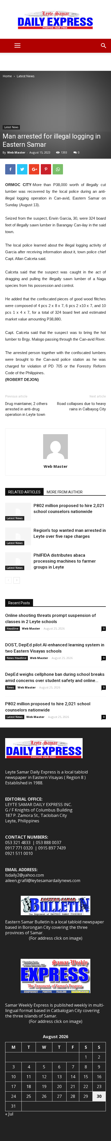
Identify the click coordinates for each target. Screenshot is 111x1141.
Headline (12, 628)
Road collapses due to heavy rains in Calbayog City (81, 406)
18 (28, 1086)
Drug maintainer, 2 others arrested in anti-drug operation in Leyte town (26, 409)
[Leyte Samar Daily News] (55, 19)
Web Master (16, 152)
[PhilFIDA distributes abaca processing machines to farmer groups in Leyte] (18, 561)
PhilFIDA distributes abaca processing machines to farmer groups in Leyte (65, 561)
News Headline (16, 658)
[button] (104, 46)
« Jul (9, 1114)
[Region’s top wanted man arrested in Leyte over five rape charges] (18, 536)
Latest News (25, 76)
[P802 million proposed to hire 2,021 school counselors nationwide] (18, 511)
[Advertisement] (55, 61)
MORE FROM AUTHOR (65, 492)
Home (7, 76)
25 (28, 1096)
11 (28, 1076)
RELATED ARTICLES (24, 492)
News (10, 687)
